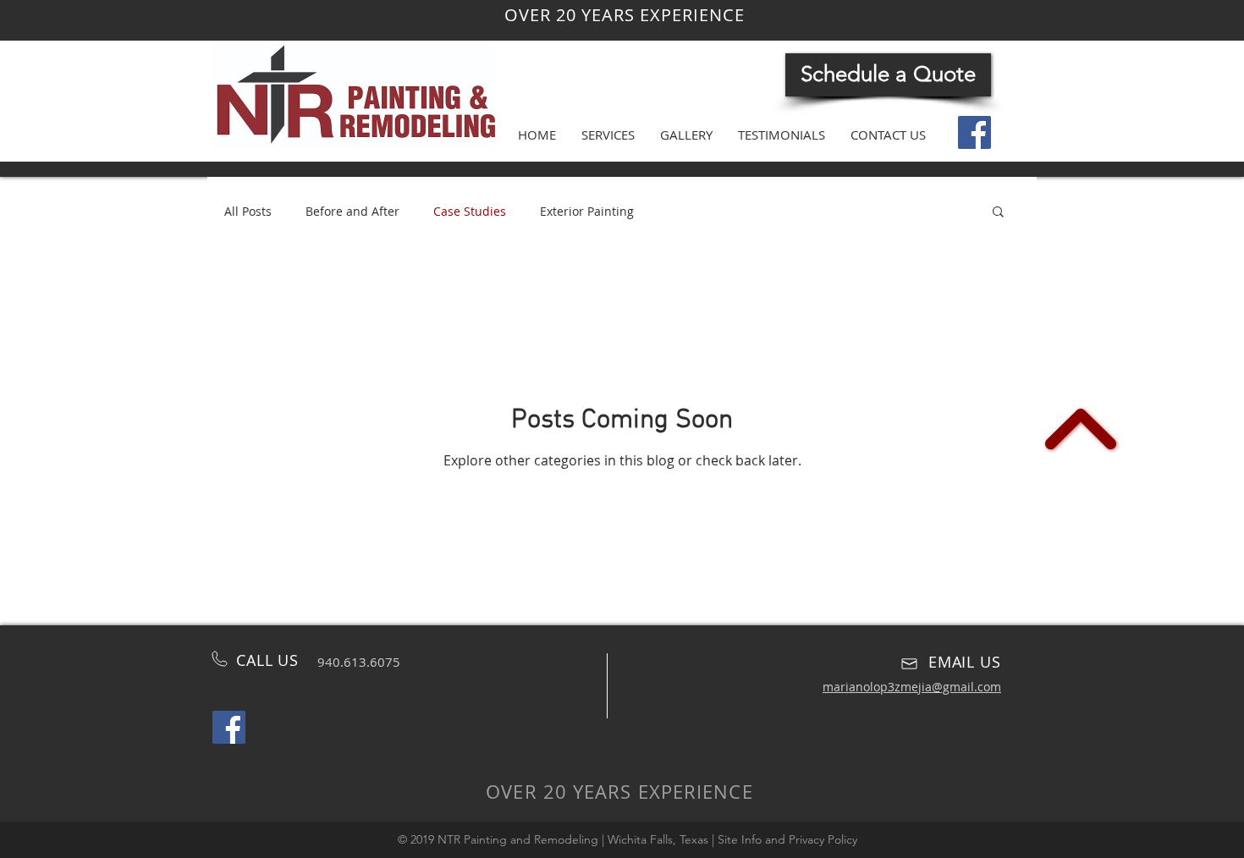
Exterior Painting (587, 211)
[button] (998, 213)
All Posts (248, 211)
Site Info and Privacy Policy (787, 839)
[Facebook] (974, 132)
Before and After (352, 211)
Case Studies (469, 211)
